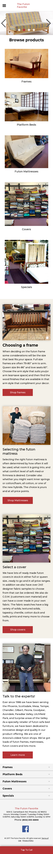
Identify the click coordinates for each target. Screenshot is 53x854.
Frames (26, 81)
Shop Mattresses (18, 500)
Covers (26, 229)
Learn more (18, 755)
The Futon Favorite (23, 5)
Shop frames (17, 392)
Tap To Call (26, 850)
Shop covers (17, 629)
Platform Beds (26, 124)
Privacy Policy (28, 841)
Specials (26, 287)
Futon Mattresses (26, 171)
